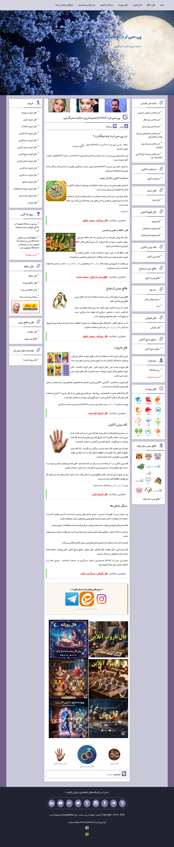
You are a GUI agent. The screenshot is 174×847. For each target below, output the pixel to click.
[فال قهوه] (108, 679)
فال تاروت (137, 4)
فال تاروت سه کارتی (28, 140)
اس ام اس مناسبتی (86, 4)
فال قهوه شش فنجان (150, 235)
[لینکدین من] (51, 803)
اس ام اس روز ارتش (151, 126)
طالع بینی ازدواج (113, 327)
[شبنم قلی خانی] (59, 106)
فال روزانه (122, 4)
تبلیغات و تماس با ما (64, 4)
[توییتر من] (78, 803)
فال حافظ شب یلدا (29, 289)
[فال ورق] (68, 719)
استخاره (124, 211)
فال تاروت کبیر (30, 119)
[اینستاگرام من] (95, 803)
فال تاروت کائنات (29, 126)
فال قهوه (156, 221)
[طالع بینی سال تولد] (148, 474)
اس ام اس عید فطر (151, 119)
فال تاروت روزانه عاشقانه (25, 188)
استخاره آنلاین (106, 4)
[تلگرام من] (113, 803)
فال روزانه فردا (30, 359)
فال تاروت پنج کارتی (28, 154)
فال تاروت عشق (29, 181)
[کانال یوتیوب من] (60, 803)
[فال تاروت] (108, 640)
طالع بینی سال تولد (151, 498)
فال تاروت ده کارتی (28, 174)
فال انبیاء (156, 200)
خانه (162, 4)
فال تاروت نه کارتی (28, 167)
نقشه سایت (73, 822)
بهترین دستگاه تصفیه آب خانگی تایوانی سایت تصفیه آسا (26, 227)
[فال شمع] (68, 679)
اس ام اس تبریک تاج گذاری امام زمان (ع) (149, 155)
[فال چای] (108, 719)
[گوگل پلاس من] (69, 803)
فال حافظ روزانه (72, 263)
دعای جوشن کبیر (152, 299)
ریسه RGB (155, 370)
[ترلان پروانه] (87, 106)
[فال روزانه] (68, 640)
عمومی (110, 774)
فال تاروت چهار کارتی (27, 147)
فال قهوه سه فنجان (151, 228)
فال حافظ (151, 4)
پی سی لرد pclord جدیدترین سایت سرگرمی (92, 117)
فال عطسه (32, 331)
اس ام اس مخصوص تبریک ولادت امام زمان (149, 135)
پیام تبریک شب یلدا (28, 296)
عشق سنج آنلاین (152, 348)
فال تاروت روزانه (29, 112)
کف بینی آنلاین (117, 485)
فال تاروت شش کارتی (27, 161)
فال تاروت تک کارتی (28, 133)
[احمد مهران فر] (116, 106)
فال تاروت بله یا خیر (28, 195)
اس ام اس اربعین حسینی (149, 112)
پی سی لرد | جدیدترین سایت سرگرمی (105, 36)
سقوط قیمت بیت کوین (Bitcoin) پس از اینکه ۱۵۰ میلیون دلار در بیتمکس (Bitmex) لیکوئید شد (27, 242)
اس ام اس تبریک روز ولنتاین (151, 145)
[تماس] (87, 803)
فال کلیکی (155, 327)
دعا (158, 306)
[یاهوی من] (122, 803)
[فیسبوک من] (104, 803)
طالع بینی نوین (30, 338)
